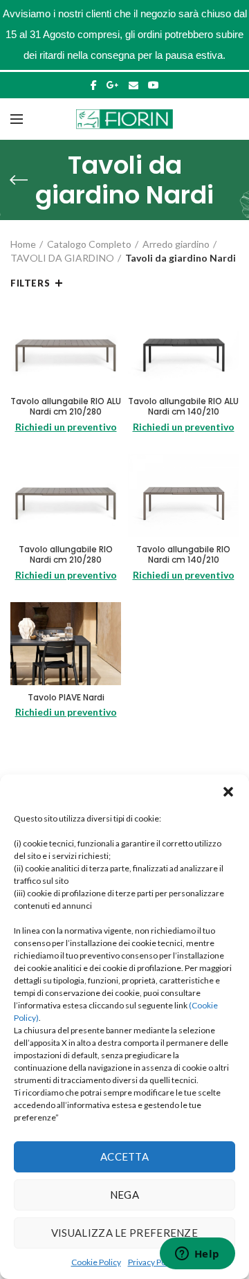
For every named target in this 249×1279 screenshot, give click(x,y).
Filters (30, 283)
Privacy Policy (153, 1262)
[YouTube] (153, 85)
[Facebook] (94, 85)
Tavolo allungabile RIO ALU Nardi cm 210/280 (65, 406)
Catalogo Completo (89, 244)
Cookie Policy (96, 1262)
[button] (228, 792)
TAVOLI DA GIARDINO (62, 258)
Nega (124, 1194)
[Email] (133, 85)
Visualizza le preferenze (124, 1232)
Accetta (124, 1156)
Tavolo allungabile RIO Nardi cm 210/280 (66, 554)
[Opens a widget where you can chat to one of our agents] (197, 1254)
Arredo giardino (176, 244)
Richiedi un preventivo (66, 427)
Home (23, 244)
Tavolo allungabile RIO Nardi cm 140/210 (183, 554)
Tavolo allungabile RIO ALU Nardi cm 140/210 (183, 406)
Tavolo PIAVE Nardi (66, 697)
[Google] (113, 85)
